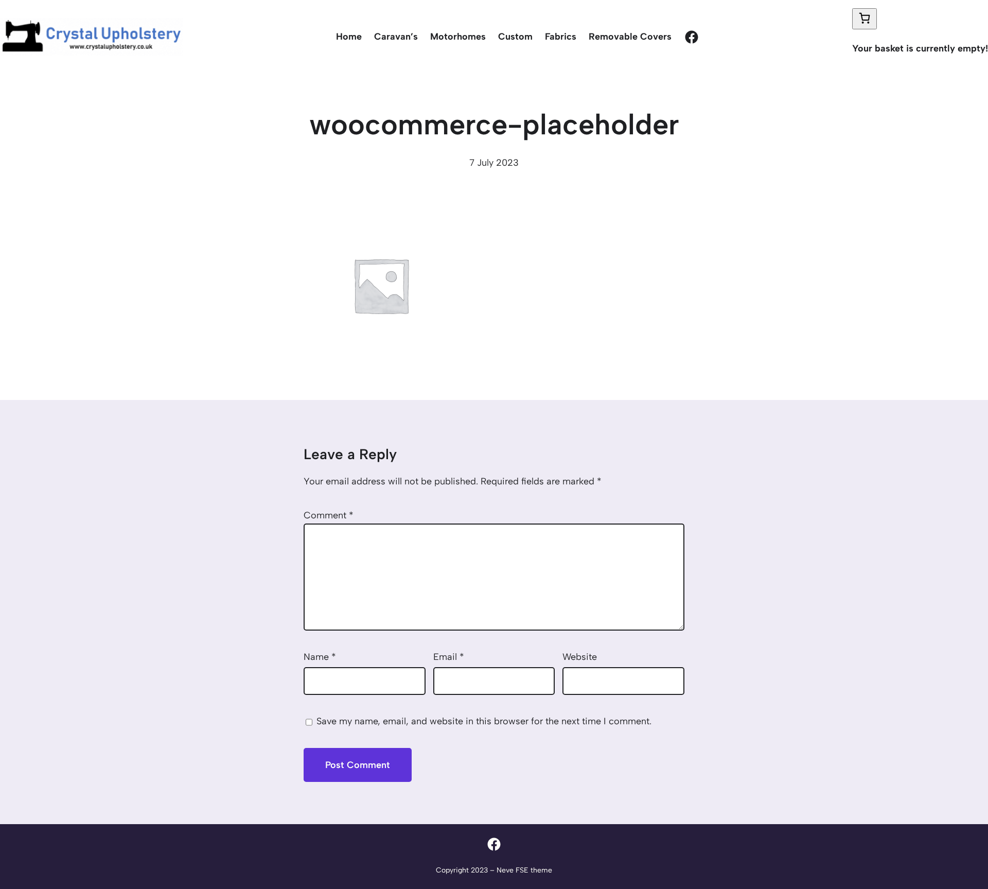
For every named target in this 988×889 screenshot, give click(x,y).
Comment (329, 515)
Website (579, 657)
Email (448, 657)
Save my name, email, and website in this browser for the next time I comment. (483, 721)
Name (320, 657)
